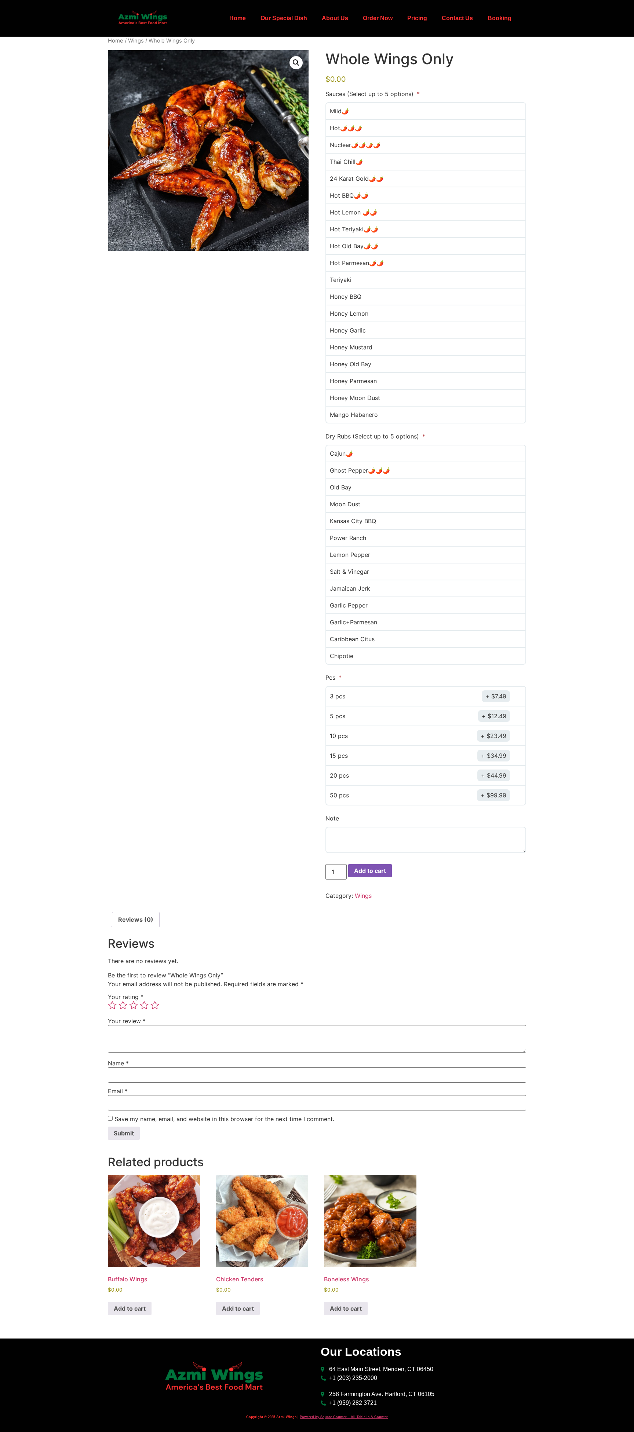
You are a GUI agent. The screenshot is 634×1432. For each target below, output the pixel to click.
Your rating (125, 997)
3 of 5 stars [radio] (133, 1005)
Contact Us (457, 18)
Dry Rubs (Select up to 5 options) (373, 436)
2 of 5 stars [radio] (123, 1005)
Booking (499, 18)
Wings (136, 40)
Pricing (417, 18)
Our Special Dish (283, 18)
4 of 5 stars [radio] (144, 1005)
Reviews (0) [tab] (135, 919)
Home (237, 18)
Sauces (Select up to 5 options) (370, 94)
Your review (127, 1021)
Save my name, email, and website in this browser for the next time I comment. (224, 1119)
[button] (296, 62)
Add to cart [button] (130, 1308)
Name (118, 1063)
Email (118, 1091)
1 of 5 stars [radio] (112, 1005)
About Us (335, 18)
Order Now (378, 18)
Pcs (331, 677)
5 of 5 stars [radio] (154, 1005)
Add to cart (370, 870)
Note (332, 818)
